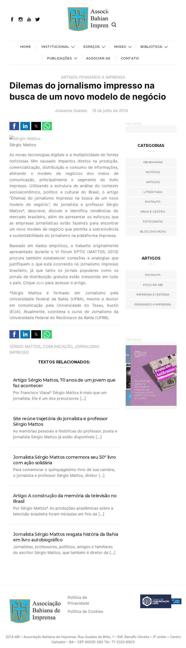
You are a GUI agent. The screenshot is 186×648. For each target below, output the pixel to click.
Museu (120, 46)
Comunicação (57, 346)
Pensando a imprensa (102, 77)
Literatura (153, 192)
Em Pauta (153, 275)
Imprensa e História (153, 294)
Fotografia (153, 221)
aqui (40, 282)
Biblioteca (151, 46)
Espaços (91, 46)
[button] (14, 126)
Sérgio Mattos (25, 346)
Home (25, 46)
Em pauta (153, 201)
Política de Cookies (85, 611)
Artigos (69, 77)
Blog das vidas (153, 231)
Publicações (59, 58)
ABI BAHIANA (153, 162)
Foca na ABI (153, 285)
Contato (130, 58)
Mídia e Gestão (152, 211)
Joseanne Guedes (71, 110)
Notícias (153, 172)
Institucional (55, 46)
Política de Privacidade (78, 600)
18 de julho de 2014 (110, 110)
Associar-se (98, 58)
